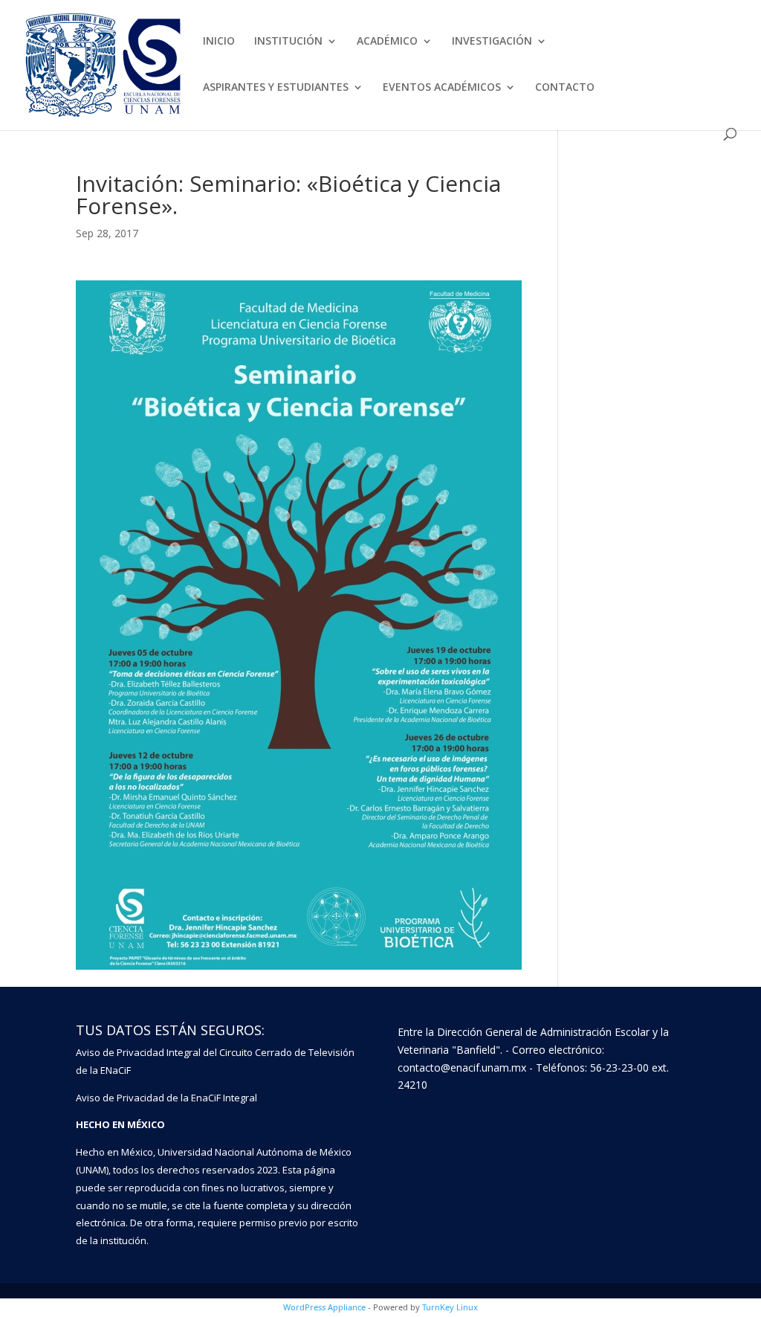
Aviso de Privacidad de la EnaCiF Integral (166, 1097)
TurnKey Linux (450, 1307)
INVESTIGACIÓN (492, 42)
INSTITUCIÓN (288, 42)
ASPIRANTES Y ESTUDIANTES (276, 88)
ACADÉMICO (387, 42)
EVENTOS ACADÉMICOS (442, 88)
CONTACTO (565, 88)
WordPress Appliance (324, 1307)
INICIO (219, 42)
